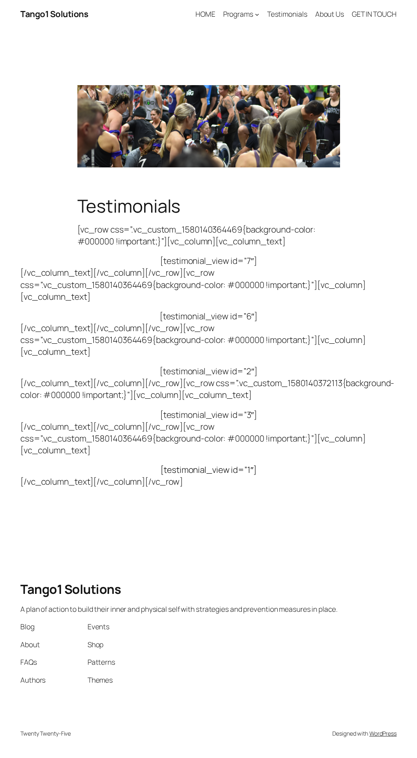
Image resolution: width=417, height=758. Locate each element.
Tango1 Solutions (54, 14)
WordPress (383, 733)
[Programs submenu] (257, 14)
